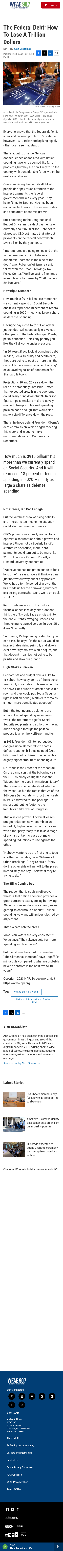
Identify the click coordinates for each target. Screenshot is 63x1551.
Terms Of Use (14, 1489)
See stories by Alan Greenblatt (22, 1063)
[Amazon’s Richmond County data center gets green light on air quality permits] (14, 1124)
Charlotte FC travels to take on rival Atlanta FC (30, 1169)
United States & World (26, 991)
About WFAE (13, 1438)
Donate (52, 5)
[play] (5, 1546)
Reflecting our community (20, 1445)
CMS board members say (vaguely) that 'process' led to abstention (42, 1097)
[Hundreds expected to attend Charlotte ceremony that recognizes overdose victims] (14, 1149)
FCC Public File (14, 1475)
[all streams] (58, 1547)
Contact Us (12, 1460)
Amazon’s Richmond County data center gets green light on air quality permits (43, 1122)
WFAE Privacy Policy (17, 1482)
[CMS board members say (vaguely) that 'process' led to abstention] (14, 1099)
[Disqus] (31, 1237)
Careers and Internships (19, 1453)
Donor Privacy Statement (20, 1467)
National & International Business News (34, 1001)
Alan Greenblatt (22, 48)
